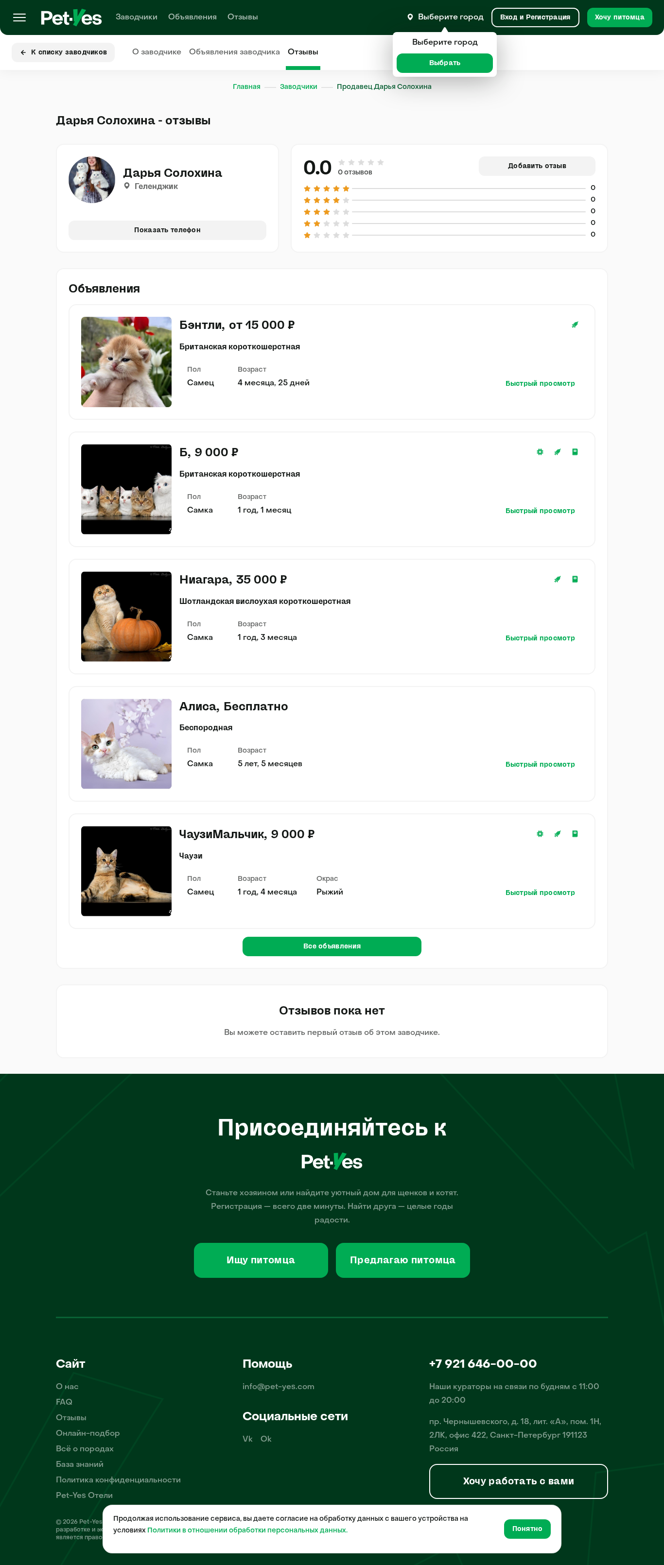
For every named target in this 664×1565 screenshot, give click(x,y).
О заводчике (156, 52)
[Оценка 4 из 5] (371, 162)
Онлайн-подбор (88, 1434)
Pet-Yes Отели (84, 1496)
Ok (266, 1440)
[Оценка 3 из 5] (361, 162)
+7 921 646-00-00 (483, 1365)
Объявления (192, 17)
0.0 (317, 168)
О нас (67, 1387)
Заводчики (136, 17)
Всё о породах (85, 1449)
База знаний (80, 1465)
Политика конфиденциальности (118, 1480)
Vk (248, 1440)
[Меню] (19, 17)
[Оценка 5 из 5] (380, 162)
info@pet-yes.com (279, 1387)
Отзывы (242, 17)
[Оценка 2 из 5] (351, 162)
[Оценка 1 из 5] (342, 162)
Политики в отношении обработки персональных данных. (247, 1531)
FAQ (64, 1403)
